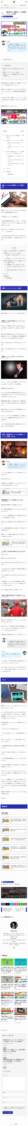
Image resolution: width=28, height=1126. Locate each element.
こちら (2, 424)
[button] (3, 904)
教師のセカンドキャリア (7, 16)
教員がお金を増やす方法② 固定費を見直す (18, 830)
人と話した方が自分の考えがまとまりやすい (16, 160)
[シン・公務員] (14, 2)
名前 (4, 1092)
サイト (4, 1102)
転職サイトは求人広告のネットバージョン (16, 143)
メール (5, 1097)
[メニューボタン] (2, 2)
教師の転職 (17, 884)
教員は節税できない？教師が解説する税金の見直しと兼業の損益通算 (18, 848)
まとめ (8, 168)
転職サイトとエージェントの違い (15, 140)
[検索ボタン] (26, 2)
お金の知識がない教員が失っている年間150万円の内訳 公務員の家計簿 (18, 867)
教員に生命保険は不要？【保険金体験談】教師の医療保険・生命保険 (18, 821)
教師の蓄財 (10, 174)
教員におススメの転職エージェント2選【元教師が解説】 (18, 492)
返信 (5, 1048)
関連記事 (9, 171)
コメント (5, 1075)
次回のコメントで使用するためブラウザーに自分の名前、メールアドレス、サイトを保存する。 (14, 1108)
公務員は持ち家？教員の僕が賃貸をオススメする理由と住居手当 (18, 839)
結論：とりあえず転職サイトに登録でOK (15, 136)
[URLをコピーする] (25, 904)
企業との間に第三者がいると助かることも (16, 164)
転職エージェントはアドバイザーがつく (16, 147)
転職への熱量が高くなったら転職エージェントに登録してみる (15, 152)
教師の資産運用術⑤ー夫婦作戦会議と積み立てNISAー (18, 857)
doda (25, 764)
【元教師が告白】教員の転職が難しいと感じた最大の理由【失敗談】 (18, 543)
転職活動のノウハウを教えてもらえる (16, 156)
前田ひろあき (14, 931)
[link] (14, 948)
